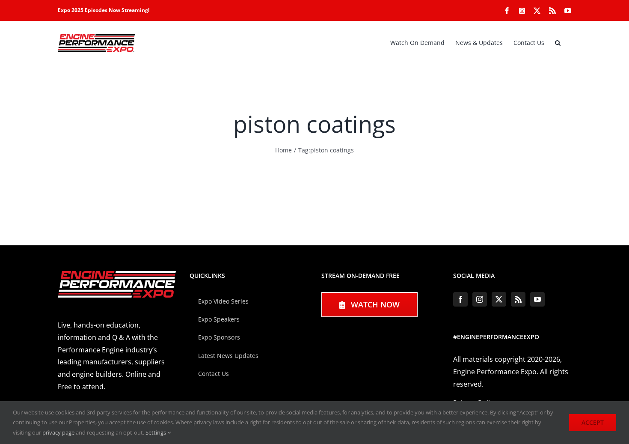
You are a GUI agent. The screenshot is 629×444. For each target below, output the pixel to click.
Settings (156, 432)
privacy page (58, 432)
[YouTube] (537, 299)
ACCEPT (593, 422)
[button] (558, 43)
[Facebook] (460, 299)
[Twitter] (499, 299)
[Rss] (518, 299)
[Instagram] (479, 299)
